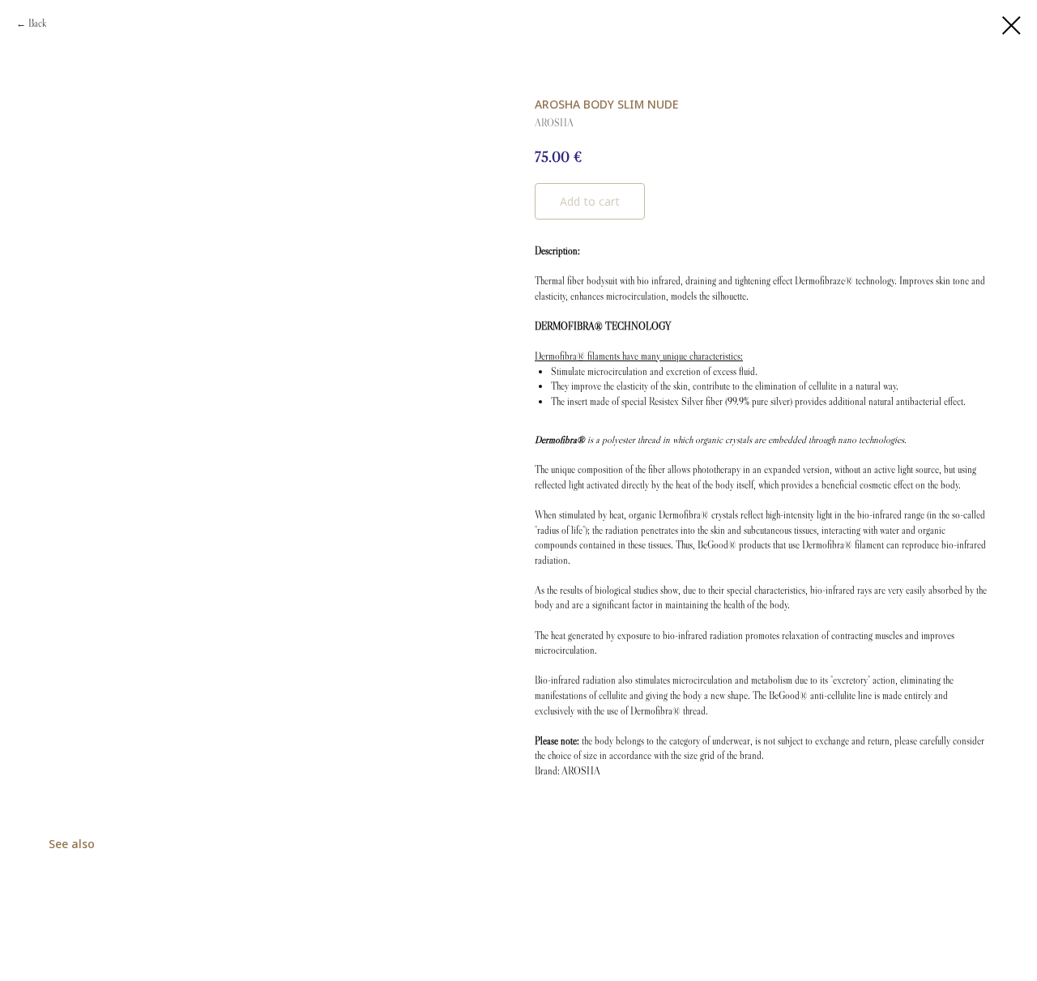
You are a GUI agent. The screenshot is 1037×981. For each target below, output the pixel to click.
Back (37, 23)
